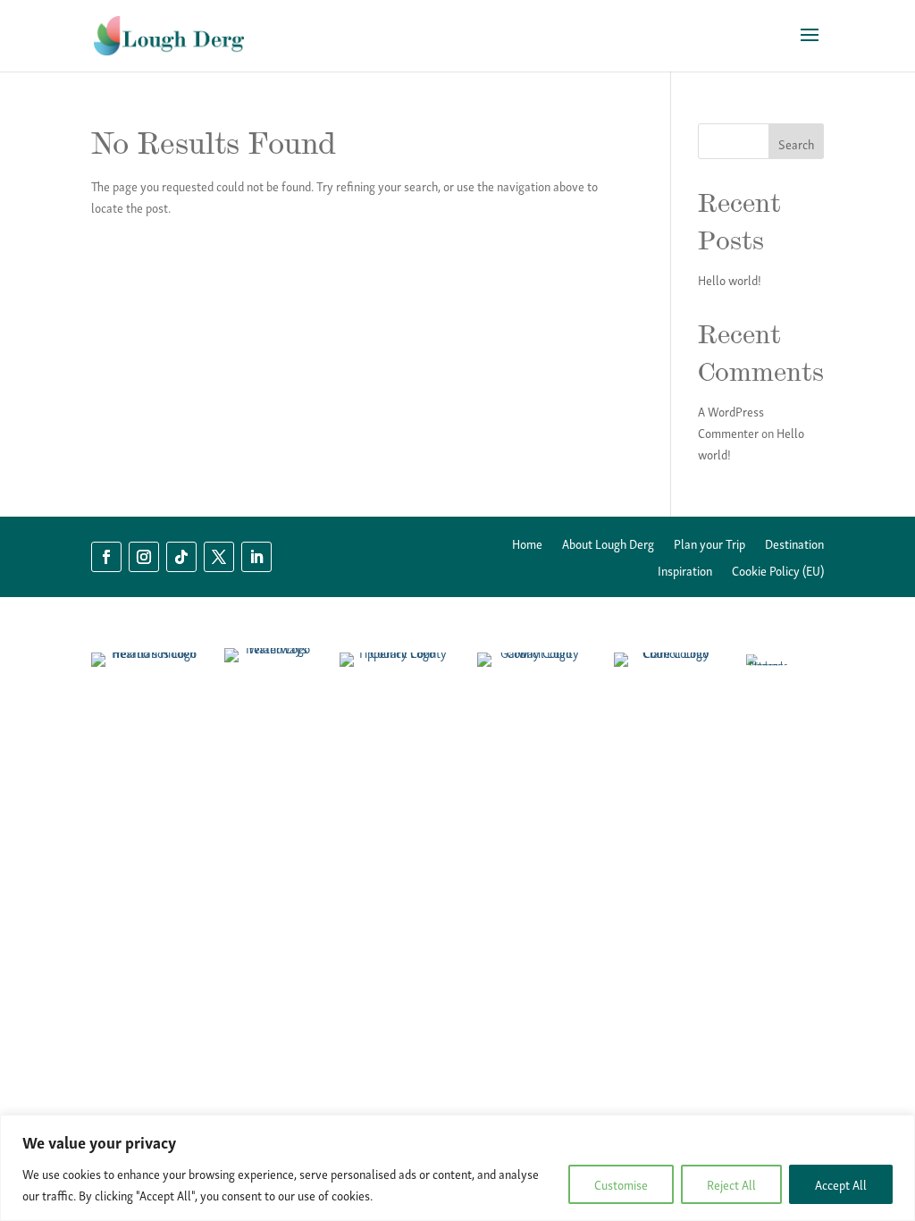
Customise (621, 1184)
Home (527, 545)
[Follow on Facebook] (106, 557)
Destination (794, 545)
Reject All (731, 1184)
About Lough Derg (608, 545)
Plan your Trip (709, 545)
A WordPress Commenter (731, 421)
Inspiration (685, 572)
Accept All (841, 1184)
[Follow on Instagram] (144, 557)
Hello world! (729, 279)
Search (796, 143)
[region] (457, 1168)
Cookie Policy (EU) (778, 572)
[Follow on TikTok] (181, 557)
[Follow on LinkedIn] (256, 557)
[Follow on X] (219, 557)
